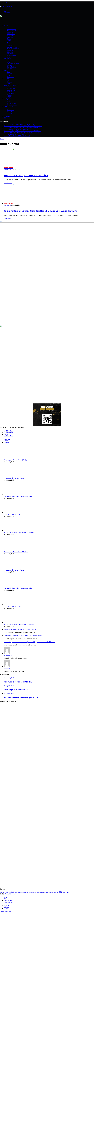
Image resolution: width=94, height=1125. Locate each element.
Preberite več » (8, 183)
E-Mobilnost (9, 106)
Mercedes (25, 892)
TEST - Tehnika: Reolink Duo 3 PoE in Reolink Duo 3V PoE (22, 127)
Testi (6, 42)
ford (12, 892)
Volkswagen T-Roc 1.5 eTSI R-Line (16, 460)
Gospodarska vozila (13, 30)
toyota (56, 892)
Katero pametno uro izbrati (13, 514)
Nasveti (9, 91)
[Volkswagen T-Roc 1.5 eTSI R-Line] (14, 458)
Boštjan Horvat (8, 169)
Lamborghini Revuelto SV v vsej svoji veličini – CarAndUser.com (23, 635)
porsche (34, 892)
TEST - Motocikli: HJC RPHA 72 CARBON (17, 136)
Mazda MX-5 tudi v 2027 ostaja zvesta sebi (19, 532)
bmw (4, 892)
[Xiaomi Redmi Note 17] (18, 846)
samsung (42, 892)
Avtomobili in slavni (13, 63)
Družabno (8, 58)
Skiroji (9, 57)
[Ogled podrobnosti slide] (33, 19)
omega (30, 892)
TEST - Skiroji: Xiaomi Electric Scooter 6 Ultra (17, 129)
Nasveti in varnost (11, 85)
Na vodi (9, 111)
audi (1, 892)
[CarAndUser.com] (6, 6)
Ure (5, 70)
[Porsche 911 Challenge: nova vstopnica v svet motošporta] (18, 825)
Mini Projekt (11, 90)
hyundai (15, 892)
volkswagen (65, 892)
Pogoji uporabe (8, 902)
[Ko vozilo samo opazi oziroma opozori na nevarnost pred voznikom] (18, 887)
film (10, 892)
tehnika (50, 892)
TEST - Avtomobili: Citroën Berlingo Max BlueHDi (19, 124)
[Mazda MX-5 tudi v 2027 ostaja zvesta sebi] (14, 530)
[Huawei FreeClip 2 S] (18, 866)
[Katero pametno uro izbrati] (14, 512)
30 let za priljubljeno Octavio (14, 478)
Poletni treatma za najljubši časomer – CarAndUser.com (20, 629)
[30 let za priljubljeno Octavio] (14, 476)
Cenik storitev (8, 900)
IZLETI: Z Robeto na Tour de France (14, 134)
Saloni (9, 39)
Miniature (10, 32)
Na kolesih (10, 110)
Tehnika (7, 78)
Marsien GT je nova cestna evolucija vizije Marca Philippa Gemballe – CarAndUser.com (29, 642)
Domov (2, 139)
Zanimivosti (10, 40)
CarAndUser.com (10, 894)
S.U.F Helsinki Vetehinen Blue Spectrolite (18, 496)
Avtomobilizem (11, 29)
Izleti (8, 101)
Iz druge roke (11, 88)
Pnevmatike (10, 53)
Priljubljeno (7, 439)
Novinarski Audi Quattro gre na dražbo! (26, 175)
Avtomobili (10, 45)
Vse (8, 27)
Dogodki (9, 65)
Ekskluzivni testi (12, 47)
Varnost (9, 95)
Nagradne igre (11, 67)
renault (38, 892)
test (53, 892)
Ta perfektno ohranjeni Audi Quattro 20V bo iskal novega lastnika (40, 211)
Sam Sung (7, 668)
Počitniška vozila (12, 103)
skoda (47, 892)
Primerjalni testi (11, 55)
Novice (6, 25)
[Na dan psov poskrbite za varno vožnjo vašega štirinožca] (18, 804)
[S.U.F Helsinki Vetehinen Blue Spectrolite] (14, 494)
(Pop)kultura (11, 62)
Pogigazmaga (7, 655)
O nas (5, 899)
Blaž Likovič (7, 205)
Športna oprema (12, 105)
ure (60, 891)
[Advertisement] (15, 312)
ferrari (7, 892)
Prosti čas (8, 98)
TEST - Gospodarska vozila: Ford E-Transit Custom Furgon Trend (23, 126)
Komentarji (7, 442)
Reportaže (10, 37)
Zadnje (6, 440)
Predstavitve (10, 35)
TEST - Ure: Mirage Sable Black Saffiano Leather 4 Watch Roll (22, 131)
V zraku (9, 113)
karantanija (20, 892)
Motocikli (10, 52)
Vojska (9, 96)
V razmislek (10, 93)
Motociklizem (11, 34)
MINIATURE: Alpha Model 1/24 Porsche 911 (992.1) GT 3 (21, 132)
